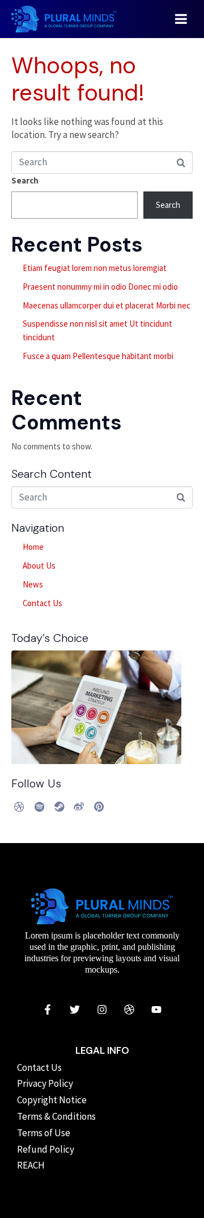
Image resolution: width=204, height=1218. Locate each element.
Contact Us (42, 603)
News (33, 584)
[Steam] (59, 806)
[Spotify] (39, 806)
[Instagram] (102, 1009)
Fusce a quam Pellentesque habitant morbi (98, 356)
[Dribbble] (19, 806)
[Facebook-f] (47, 1009)
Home (33, 546)
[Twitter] (75, 1009)
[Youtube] (156, 1009)
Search (25, 180)
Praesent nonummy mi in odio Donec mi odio (100, 286)
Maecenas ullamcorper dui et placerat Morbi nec (106, 305)
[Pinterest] (98, 806)
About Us (39, 565)
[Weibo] (79, 806)
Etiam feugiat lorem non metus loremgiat (95, 267)
